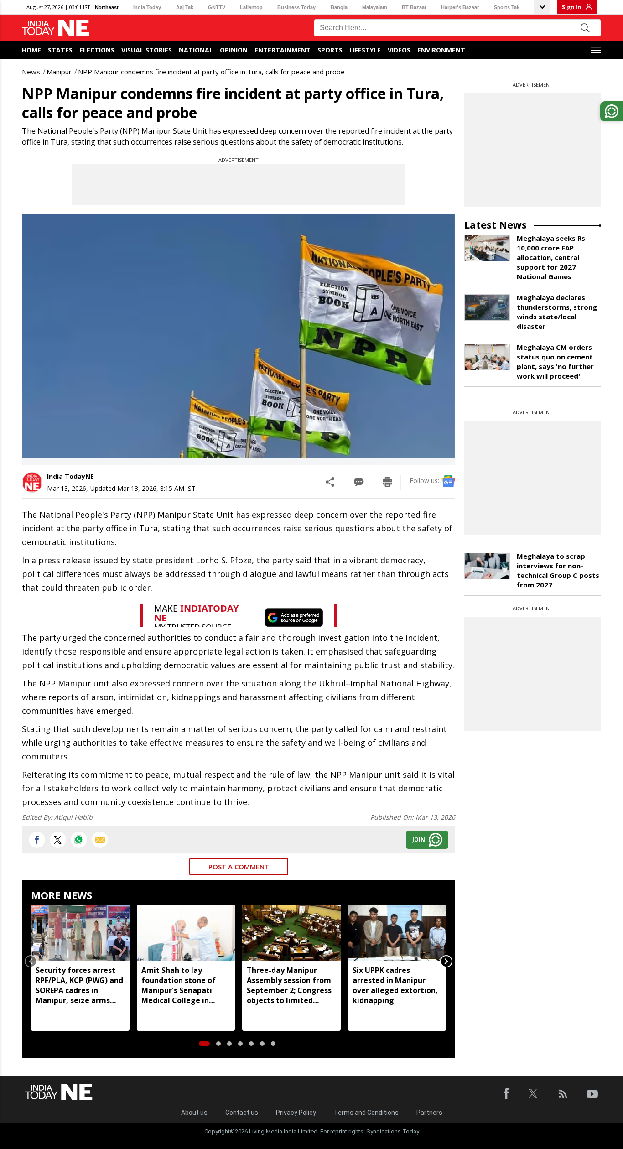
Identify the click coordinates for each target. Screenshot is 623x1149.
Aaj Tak (184, 7)
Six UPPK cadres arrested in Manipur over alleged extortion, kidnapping (395, 985)
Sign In (571, 7)
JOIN (418, 839)
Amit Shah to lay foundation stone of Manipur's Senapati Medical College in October (178, 985)
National (196, 50)
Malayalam (374, 7)
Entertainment (282, 50)
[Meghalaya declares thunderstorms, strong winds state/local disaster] (487, 307)
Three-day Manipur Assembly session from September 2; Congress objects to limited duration (289, 985)
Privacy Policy (296, 1112)
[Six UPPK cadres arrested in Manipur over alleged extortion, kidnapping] (397, 933)
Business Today (296, 7)
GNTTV (216, 7)
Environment (441, 50)
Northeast (107, 7)
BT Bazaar (414, 7)
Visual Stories (146, 50)
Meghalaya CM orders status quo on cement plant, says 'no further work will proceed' (555, 361)
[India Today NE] (55, 28)
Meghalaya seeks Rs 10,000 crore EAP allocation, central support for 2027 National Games (551, 257)
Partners (429, 1112)
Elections (96, 50)
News (31, 71)
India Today (147, 7)
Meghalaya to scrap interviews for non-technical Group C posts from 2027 (558, 570)
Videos (399, 50)
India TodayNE (70, 476)
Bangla (339, 7)
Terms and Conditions (366, 1112)
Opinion (234, 50)
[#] (79, 840)
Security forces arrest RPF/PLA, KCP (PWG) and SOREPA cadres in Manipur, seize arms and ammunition (79, 985)
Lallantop (251, 7)
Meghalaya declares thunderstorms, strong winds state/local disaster (557, 312)
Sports (330, 50)
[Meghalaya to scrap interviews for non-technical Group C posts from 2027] (487, 566)
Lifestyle (365, 50)
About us (194, 1112)
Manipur (59, 71)
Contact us (241, 1112)
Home (31, 50)
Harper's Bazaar (460, 7)
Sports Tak (506, 7)
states (60, 50)
